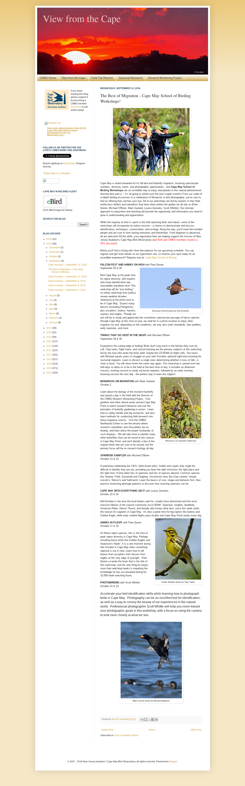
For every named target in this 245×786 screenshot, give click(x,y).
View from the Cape (82, 18)
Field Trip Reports (102, 77)
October (53, 256)
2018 (49, 243)
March (52, 313)
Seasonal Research (130, 77)
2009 (49, 363)
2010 (49, 359)
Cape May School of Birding (160, 257)
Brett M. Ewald (119, 719)
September (55, 261)
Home (152, 729)
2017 (49, 328)
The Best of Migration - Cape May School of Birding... (65, 270)
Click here (76, 107)
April (51, 309)
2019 (49, 239)
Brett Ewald (69, 163)
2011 (49, 354)
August (53, 295)
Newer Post (107, 729)
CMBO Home (48, 77)
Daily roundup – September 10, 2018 (67, 276)
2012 (49, 350)
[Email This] (142, 719)
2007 (49, 372)
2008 (49, 368)
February (54, 318)
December (54, 247)
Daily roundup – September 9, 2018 (67, 281)
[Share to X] (149, 719)
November (54, 252)
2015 (49, 337)
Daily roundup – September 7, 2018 (67, 290)
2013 (49, 346)
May (51, 304)
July (51, 300)
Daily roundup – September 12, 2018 (67, 264)
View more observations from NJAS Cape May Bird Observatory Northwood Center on (66, 131)
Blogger (173, 761)
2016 (49, 332)
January (53, 322)
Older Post (195, 729)
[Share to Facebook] (153, 719)
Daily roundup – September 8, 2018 (67, 285)
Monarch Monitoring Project (165, 77)
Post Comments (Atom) (126, 735)
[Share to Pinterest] (156, 719)
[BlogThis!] (145, 719)
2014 (49, 341)
